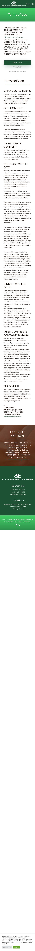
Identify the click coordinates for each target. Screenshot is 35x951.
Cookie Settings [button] (7, 947)
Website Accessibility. (25, 521)
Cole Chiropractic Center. (13, 519)
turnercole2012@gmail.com (17, 460)
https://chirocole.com (13, 37)
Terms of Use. (15, 521)
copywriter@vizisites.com (12, 416)
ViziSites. (8, 521)
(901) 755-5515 (21, 494)
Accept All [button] (16, 947)
